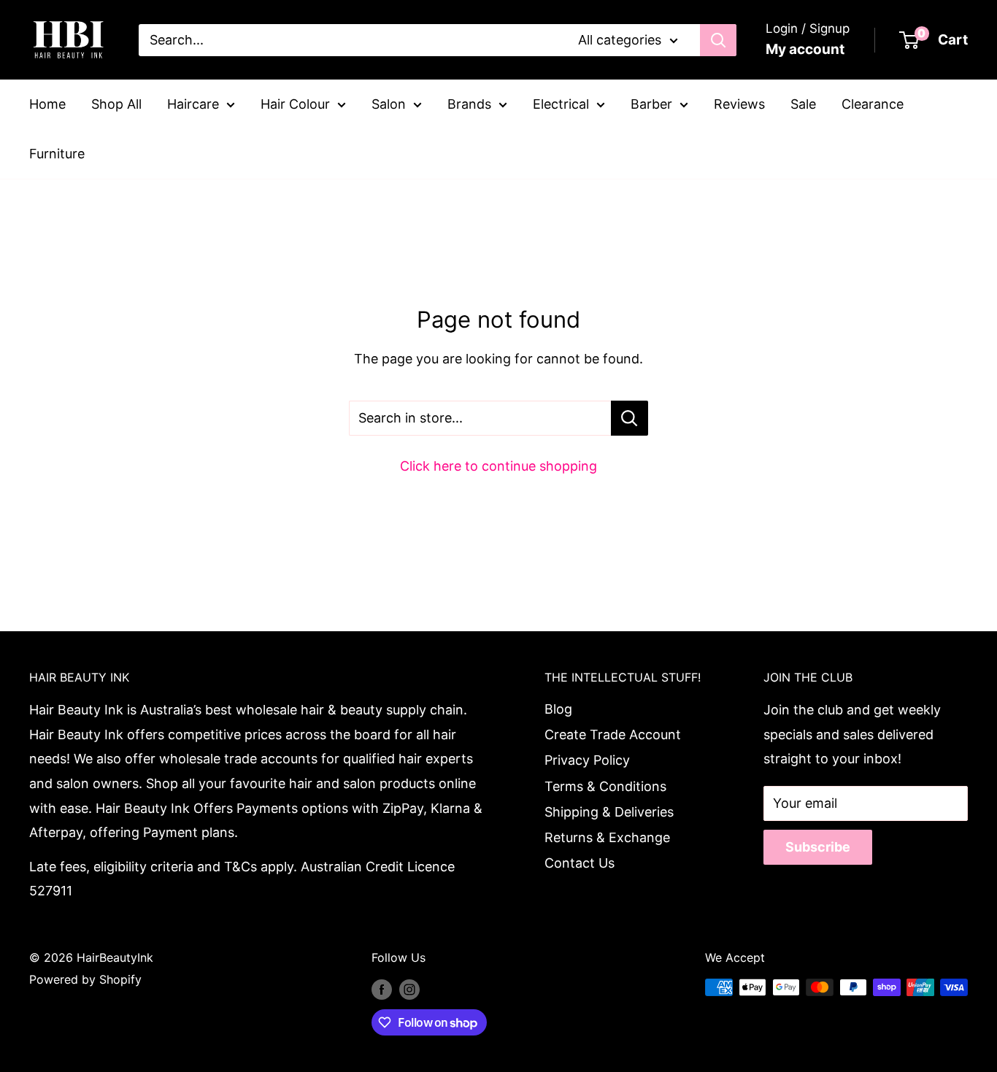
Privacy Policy (587, 760)
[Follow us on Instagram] (409, 989)
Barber (651, 104)
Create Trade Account (612, 734)
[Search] (718, 40)
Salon (389, 104)
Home (47, 104)
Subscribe (817, 847)
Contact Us (579, 863)
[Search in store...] (629, 418)
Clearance (873, 104)
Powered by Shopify (85, 979)
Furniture (57, 153)
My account (805, 49)
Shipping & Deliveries (609, 812)
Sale (803, 104)
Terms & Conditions (605, 786)
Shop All (116, 104)
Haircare (193, 104)
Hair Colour (295, 104)
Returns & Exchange (607, 837)
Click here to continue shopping (498, 466)
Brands (469, 104)
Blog (558, 709)
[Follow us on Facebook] (382, 989)
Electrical (561, 104)
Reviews (739, 104)
